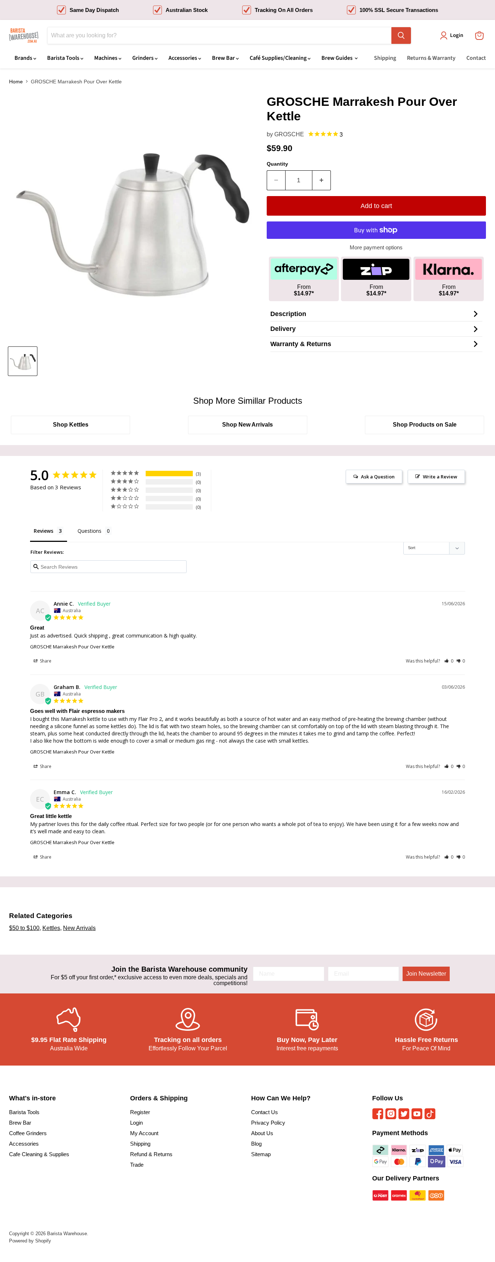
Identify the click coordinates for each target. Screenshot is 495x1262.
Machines (106, 58)
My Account (144, 1133)
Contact (476, 58)
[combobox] (219, 35)
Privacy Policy (268, 1123)
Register (140, 1112)
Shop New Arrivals (247, 425)
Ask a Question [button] (378, 476)
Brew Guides (337, 58)
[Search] (401, 35)
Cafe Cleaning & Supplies (39, 1154)
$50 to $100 (24, 928)
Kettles (51, 928)
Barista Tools (63, 58)
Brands (23, 58)
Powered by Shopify (30, 1241)
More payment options (376, 247)
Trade (136, 1165)
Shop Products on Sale (425, 425)
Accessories (183, 58)
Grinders (143, 58)
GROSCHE (289, 134)
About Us (262, 1133)
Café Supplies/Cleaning (279, 58)
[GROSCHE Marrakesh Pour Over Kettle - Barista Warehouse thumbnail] (22, 361)
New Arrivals (79, 928)
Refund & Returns (151, 1154)
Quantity (277, 164)
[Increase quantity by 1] (321, 180)
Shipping (385, 58)
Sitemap (261, 1154)
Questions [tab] (89, 530)
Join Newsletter (426, 974)
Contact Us (264, 1112)
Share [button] (45, 661)
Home (16, 81)
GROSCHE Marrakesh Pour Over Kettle (72, 646)
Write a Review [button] (440, 476)
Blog (256, 1144)
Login (136, 1123)
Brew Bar (224, 58)
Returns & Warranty (431, 58)
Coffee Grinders (28, 1133)
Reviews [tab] (43, 530)
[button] (449, 661)
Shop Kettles (70, 425)
